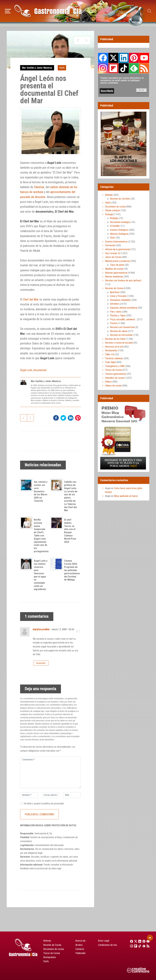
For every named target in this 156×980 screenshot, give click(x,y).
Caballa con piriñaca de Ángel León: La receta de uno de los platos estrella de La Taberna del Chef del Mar (70, 496)
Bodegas (114, 218)
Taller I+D (109, 354)
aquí (59, 868)
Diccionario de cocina (115, 206)
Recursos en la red (114, 346)
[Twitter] (135, 941)
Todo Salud (110, 362)
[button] (8, 10)
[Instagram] (131, 946)
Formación (110, 245)
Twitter (113, 58)
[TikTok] (139, 946)
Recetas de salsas (118, 331)
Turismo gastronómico (115, 373)
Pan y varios (116, 311)
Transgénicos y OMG (115, 366)
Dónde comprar (112, 210)
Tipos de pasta (117, 264)
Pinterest (134, 58)
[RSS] (147, 946)
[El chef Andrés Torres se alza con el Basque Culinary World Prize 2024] (57, 523)
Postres (114, 323)
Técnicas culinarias (114, 358)
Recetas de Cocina (114, 288)
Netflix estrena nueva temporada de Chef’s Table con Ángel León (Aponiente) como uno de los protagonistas (41, 535)
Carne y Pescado (118, 296)
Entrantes (114, 303)
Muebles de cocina (114, 268)
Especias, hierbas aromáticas (124, 307)
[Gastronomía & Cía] (48, 11)
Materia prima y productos (117, 261)
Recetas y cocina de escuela (119, 342)
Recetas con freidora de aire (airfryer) (123, 280)
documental (39, 370)
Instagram (103, 68)
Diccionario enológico (120, 222)
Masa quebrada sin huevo (126, 496)
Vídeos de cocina (113, 385)
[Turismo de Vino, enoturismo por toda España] (86, 40)
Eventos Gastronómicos (116, 241)
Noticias (47, 940)
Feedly (134, 68)
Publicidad (80, 953)
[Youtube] (147, 941)
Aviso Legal (103, 940)
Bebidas (109, 194)
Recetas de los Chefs (115, 338)
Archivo (79, 945)
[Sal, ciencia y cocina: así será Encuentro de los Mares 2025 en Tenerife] (27, 485)
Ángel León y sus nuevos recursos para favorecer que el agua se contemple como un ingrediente (40, 575)
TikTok (124, 68)
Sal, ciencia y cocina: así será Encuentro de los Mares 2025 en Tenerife (40, 491)
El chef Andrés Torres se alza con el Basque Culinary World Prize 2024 (70, 530)
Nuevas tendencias (114, 276)
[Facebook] (131, 941)
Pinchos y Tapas (118, 315)
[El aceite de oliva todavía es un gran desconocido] (78, 40)
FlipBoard (113, 68)
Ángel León (26, 370)
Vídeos (108, 381)
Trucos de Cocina (113, 369)
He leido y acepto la (44, 803)
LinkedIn (124, 58)
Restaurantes (111, 350)
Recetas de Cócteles (120, 198)
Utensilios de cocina (114, 377)
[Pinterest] (143, 941)
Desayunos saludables (120, 300)
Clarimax (39, 187)
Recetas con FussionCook (122, 327)
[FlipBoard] (135, 946)
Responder (41, 663)
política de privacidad (53, 803)
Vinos (112, 237)
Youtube (144, 58)
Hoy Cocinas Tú (112, 253)
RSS (144, 68)
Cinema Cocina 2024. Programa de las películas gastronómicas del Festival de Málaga (72, 570)
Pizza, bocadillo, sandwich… (123, 319)
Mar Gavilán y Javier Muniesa (37, 67)
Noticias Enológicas (119, 233)
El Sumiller (115, 225)
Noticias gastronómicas (116, 272)
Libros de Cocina (113, 257)
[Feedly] (143, 946)
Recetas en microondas (121, 335)
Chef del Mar (31, 299)
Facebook (103, 58)
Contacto (79, 949)
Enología (109, 214)
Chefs (62, 67)
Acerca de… (81, 940)
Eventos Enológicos (119, 229)
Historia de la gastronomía (117, 249)
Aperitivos (115, 292)
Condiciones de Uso (107, 945)
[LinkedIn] (139, 941)
